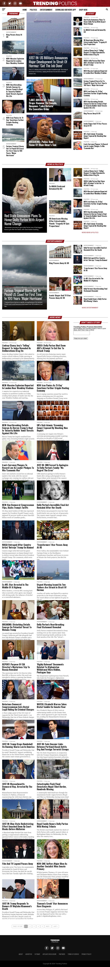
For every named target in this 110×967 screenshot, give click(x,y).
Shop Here (83, 9)
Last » (55, 926)
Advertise (28, 954)
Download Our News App (65, 9)
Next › (48, 926)
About (21, 954)
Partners (62, 954)
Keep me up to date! (80, 338)
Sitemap (37, 954)
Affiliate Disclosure (49, 954)
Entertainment (46, 9)
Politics (33, 9)
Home (25, 9)
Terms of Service (73, 954)
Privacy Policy (86, 954)
